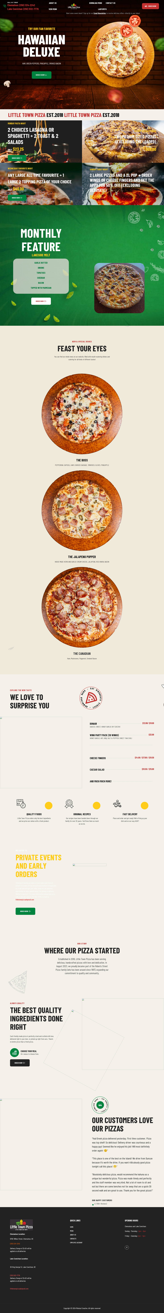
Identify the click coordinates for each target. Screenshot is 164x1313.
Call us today (12, 2)
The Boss (82, 460)
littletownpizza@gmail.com (25, 899)
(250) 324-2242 (15, 1243)
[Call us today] (4, 6)
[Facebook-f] (127, 1247)
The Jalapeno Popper (82, 557)
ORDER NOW (40, 75)
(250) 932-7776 (15, 1275)
